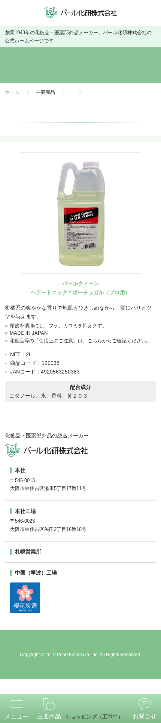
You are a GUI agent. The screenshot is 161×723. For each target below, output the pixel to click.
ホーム (12, 92)
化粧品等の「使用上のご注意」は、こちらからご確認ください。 (80, 340)
